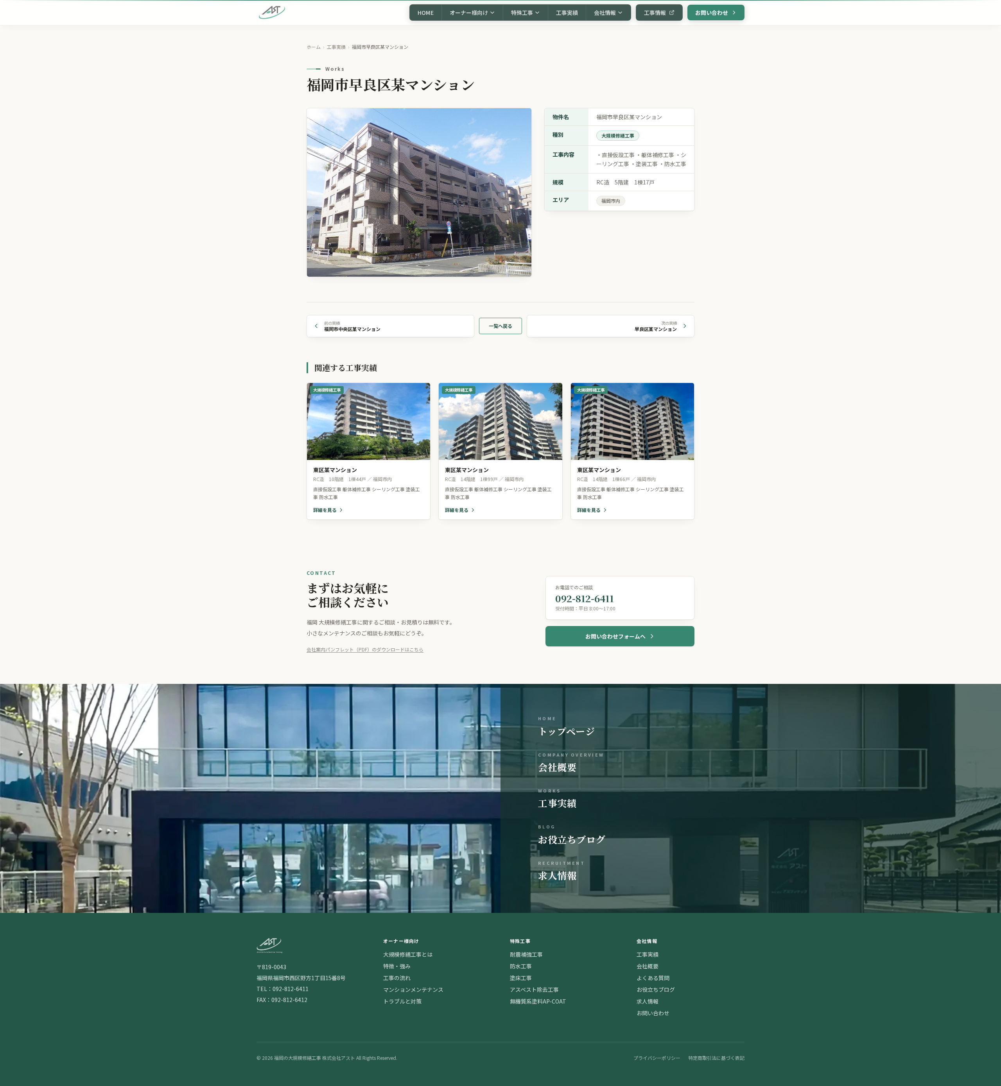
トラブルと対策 (402, 1001)
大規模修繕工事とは (407, 954)
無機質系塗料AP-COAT (538, 1001)
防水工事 (521, 966)
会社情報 (605, 12)
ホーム (314, 46)
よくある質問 (653, 978)
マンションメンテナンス (413, 989)
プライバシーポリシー (656, 1058)
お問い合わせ (711, 12)
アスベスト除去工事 (534, 989)
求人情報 (647, 1001)
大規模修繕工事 (617, 135)
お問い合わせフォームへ (615, 636)
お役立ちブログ (656, 989)
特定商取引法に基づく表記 (716, 1058)
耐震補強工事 (526, 954)
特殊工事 (522, 12)
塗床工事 (521, 978)
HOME (426, 12)
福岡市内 (610, 200)
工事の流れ (397, 978)
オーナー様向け (469, 12)
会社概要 (647, 966)
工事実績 (567, 12)
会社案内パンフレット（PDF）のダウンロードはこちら (365, 649)
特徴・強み (397, 966)
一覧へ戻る (500, 325)
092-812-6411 (291, 989)
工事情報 (655, 12)
